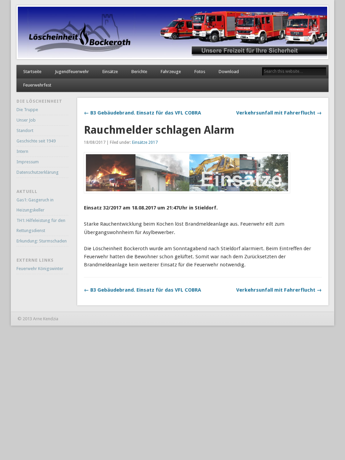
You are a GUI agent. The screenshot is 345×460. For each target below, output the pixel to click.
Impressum (28, 161)
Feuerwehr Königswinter (40, 268)
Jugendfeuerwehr (72, 71)
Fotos (199, 71)
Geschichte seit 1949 (36, 140)
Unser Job (26, 120)
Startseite (32, 71)
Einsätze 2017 (145, 142)
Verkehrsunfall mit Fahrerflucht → (279, 113)
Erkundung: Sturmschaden (42, 240)
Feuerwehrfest (37, 85)
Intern (22, 151)
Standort (25, 130)
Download (229, 71)
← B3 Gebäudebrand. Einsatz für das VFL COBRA (142, 113)
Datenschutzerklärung (38, 172)
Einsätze (110, 71)
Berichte (139, 71)
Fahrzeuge (171, 71)
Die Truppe (27, 109)
